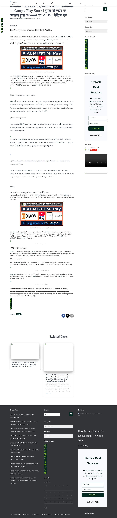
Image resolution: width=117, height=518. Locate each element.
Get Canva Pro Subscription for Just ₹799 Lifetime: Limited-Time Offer (24, 423)
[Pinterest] (96, 48)
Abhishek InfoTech (64, 36)
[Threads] (96, 43)
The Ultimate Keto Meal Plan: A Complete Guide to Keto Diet (25, 472)
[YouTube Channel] (96, 68)
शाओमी (66, 195)
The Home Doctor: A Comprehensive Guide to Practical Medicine (24, 465)
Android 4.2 (22, 139)
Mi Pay (24, 76)
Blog (54, 3)
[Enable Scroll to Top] (113, 514)
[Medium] (96, 54)
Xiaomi (50, 40)
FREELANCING (16, 514)
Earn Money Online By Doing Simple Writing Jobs (22, 416)
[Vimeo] (96, 62)
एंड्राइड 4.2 (13, 274)
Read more (48, 394)
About (47, 3)
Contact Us (98, 3)
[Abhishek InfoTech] (15, 3)
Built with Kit (96, 135)
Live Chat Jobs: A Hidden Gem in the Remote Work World (22, 458)
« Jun (45, 507)
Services (63, 3)
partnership (36, 85)
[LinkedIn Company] (96, 51)
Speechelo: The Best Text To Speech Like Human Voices (24, 444)
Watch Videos (86, 3)
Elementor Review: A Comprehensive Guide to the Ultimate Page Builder (23, 430)
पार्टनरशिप (23, 238)
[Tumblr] (96, 57)
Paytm (60, 101)
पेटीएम (33, 251)
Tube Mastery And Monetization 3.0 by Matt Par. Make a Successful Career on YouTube (24, 480)
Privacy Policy (48, 514)
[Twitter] (96, 59)
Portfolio (74, 3)
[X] (96, 65)
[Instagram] (96, 46)
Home (38, 3)
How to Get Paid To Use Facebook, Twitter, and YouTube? (25, 451)
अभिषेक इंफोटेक (39, 195)
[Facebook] (96, 40)
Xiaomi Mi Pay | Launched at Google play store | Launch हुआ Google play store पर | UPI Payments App (24, 364)
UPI (58, 81)
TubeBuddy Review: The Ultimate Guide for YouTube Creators (23, 437)
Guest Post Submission (63, 514)
